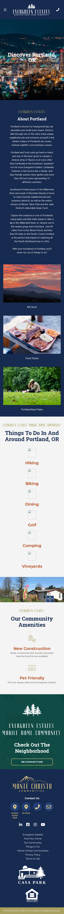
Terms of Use (33, 858)
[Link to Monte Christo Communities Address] (15, 807)
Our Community (33, 842)
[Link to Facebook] (29, 824)
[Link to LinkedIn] (22, 824)
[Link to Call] (57, 10)
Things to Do (33, 846)
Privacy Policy (32, 854)
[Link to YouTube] (43, 824)
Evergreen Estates (33, 834)
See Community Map (32, 762)
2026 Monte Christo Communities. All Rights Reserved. (33, 910)
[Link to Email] (48, 807)
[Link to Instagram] (37, 824)
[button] (5, 10)
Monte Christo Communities (32, 850)
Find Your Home (33, 838)
